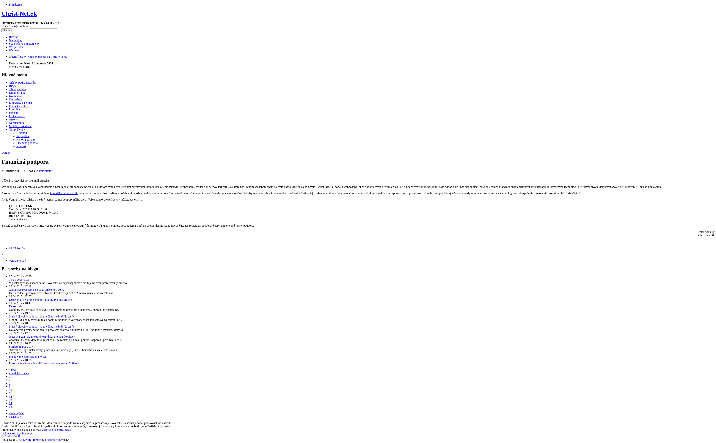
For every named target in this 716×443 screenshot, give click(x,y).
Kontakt (21, 146)
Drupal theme (32, 439)
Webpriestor (16, 47)
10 (10, 389)
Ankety (13, 119)
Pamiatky (14, 112)
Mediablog (15, 40)
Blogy (12, 86)
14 (10, 403)
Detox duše (15, 306)
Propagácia (22, 136)
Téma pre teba (17, 89)
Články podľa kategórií (22, 82)
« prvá (12, 369)
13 (10, 399)
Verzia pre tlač (17, 260)
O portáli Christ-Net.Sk (64, 193)
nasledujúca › (16, 413)
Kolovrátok (15, 96)
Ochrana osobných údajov (16, 433)
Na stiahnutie (16, 122)
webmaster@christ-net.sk (56, 429)
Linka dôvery (17, 116)
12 (10, 396)
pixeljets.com (53, 439)
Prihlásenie (15, 4)
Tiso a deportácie (19, 279)
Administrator (44, 170)
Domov (5, 152)
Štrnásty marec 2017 (21, 346)
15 (10, 406)
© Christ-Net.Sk (11, 436)
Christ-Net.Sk (19, 13)
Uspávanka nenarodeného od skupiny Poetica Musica (40, 299)
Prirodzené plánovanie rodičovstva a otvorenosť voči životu (44, 363)
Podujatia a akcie (19, 106)
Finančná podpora (27, 143)
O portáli (21, 132)
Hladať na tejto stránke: (15, 26)
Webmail (14, 50)
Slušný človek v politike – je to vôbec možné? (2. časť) (41, 326)
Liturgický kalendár (20, 102)
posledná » (15, 416)
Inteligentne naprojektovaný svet (28, 356)
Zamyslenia (16, 99)
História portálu (25, 139)
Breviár (13, 37)
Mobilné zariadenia (20, 126)
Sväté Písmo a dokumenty (24, 43)
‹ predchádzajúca (19, 373)
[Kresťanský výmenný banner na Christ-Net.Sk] (38, 56)
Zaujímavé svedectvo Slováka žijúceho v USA (36, 289)
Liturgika (14, 109)
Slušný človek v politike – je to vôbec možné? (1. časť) (41, 316)
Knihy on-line (17, 92)
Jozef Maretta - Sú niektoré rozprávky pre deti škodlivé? (42, 336)
